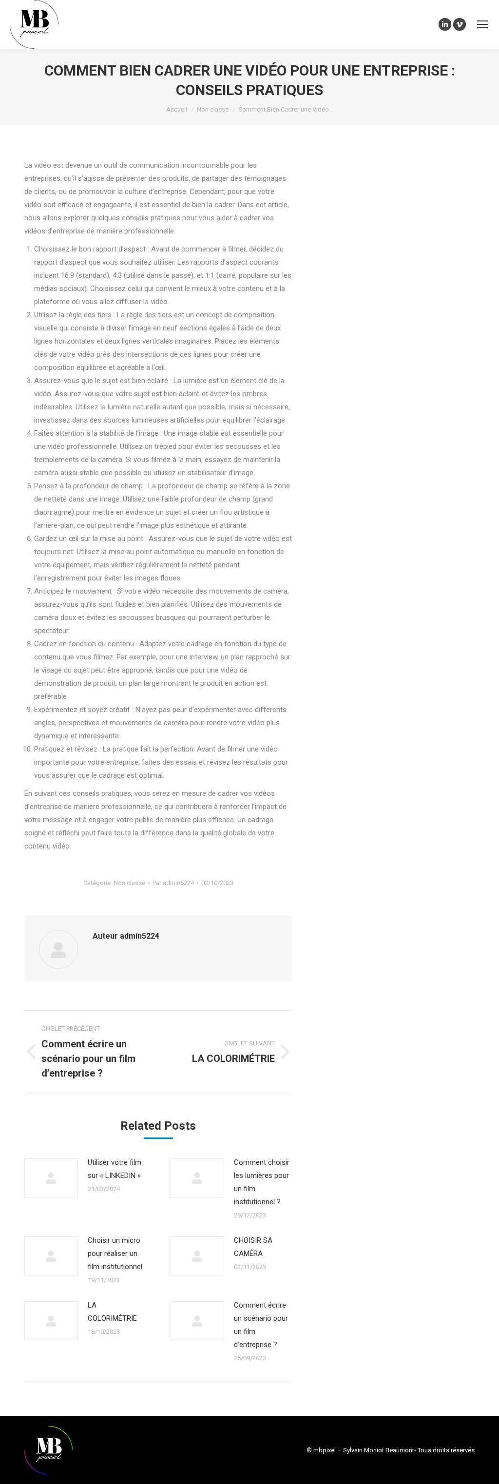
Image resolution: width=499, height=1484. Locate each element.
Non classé (129, 883)
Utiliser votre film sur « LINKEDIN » (114, 1169)
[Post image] (51, 1177)
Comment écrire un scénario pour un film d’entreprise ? (261, 1325)
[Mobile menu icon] (482, 24)
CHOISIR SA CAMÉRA (253, 1247)
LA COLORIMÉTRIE (112, 1312)
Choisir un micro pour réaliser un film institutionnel (115, 1253)
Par (173, 883)
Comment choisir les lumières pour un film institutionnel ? (261, 1182)
